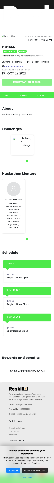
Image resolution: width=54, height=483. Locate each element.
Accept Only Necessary (34, 470)
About (8, 95)
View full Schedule (13, 66)
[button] (27, 161)
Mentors (41, 95)
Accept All (13, 470)
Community (14, 431)
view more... (38, 55)
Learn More (27, 477)
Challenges (23, 95)
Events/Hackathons (17, 428)
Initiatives (13, 434)
